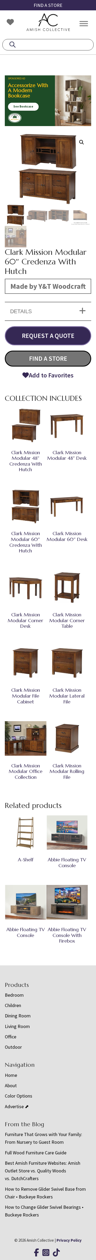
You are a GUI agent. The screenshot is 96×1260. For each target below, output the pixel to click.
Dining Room (18, 1016)
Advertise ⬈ (17, 1106)
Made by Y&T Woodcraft (48, 286)
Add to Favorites (51, 375)
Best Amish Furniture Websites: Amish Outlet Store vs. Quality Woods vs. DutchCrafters (42, 1171)
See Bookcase (23, 106)
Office (10, 1037)
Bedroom (14, 995)
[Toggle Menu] (83, 23)
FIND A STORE (48, 5)
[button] (81, 142)
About (11, 1085)
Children (13, 1005)
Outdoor (13, 1047)
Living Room (17, 1026)
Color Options (18, 1096)
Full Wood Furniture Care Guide (35, 1153)
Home (11, 1075)
